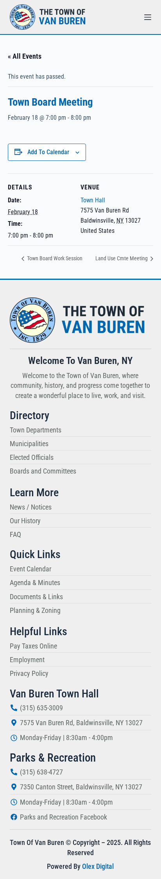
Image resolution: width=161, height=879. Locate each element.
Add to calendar (48, 152)
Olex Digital (98, 866)
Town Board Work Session (54, 258)
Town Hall (92, 200)
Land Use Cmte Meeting (122, 258)
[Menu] (147, 17)
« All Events (24, 56)
